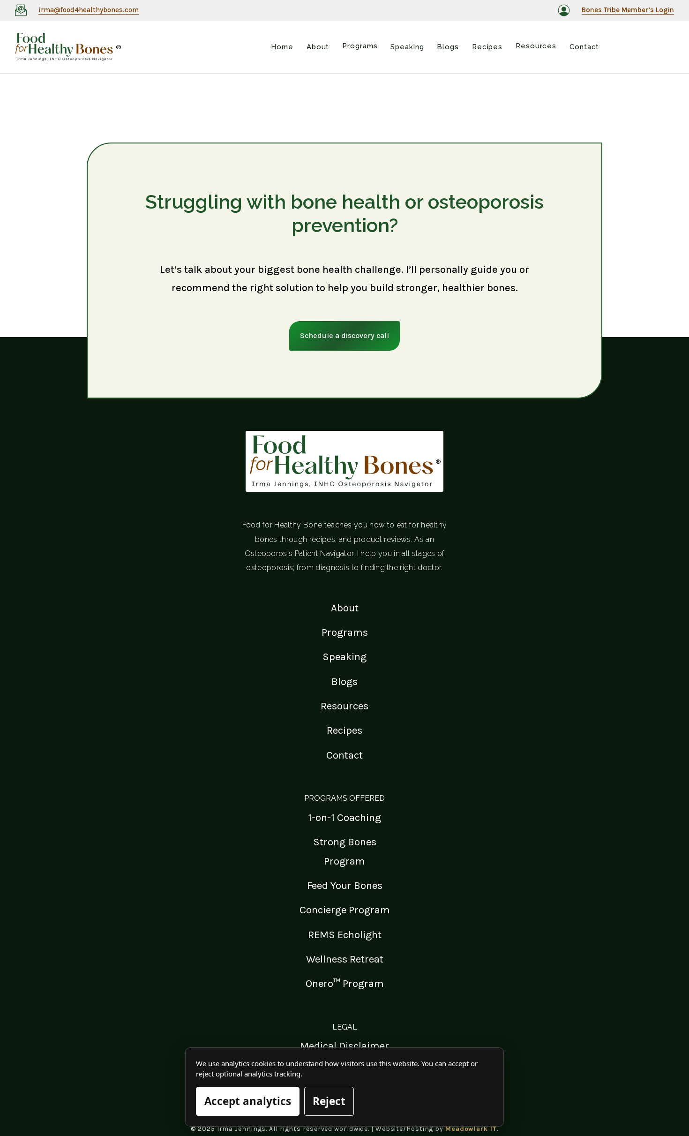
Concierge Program (345, 909)
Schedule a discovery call (344, 335)
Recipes (344, 730)
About (345, 608)
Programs (345, 632)
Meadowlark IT (471, 1129)
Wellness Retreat (344, 959)
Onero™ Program (345, 983)
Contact (344, 755)
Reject (329, 1101)
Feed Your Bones (344, 885)
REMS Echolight (345, 934)
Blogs (344, 681)
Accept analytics (247, 1101)
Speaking (344, 656)
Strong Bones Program (344, 851)
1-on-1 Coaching (344, 817)
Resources (344, 706)
